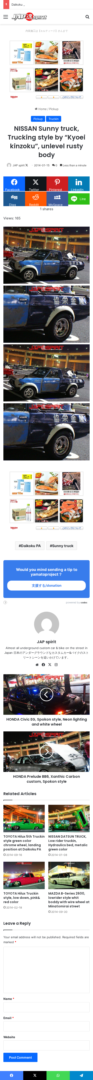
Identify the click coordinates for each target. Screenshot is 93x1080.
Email (8, 1018)
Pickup (53, 109)
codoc (84, 602)
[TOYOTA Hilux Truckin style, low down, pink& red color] (24, 875)
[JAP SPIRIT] (29, 16)
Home (42, 109)
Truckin (54, 119)
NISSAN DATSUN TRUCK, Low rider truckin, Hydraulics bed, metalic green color (68, 843)
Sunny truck (62, 545)
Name (8, 999)
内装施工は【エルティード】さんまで (47, 30)
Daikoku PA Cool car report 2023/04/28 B (41, 4)
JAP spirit (19, 165)
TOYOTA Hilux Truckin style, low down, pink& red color (21, 897)
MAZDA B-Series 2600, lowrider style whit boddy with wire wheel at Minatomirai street (69, 900)
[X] (49, 664)
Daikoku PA (31, 545)
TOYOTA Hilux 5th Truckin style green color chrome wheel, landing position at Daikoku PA (24, 843)
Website (9, 1037)
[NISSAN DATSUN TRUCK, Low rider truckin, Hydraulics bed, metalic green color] (69, 818)
